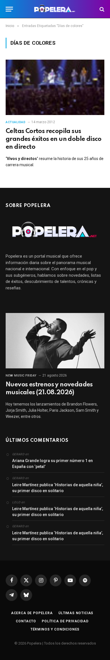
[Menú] (9, 9)
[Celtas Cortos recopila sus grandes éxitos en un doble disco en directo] (55, 87)
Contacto (26, 621)
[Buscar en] (101, 9)
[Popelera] (55, 9)
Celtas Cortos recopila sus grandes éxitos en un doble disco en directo (54, 139)
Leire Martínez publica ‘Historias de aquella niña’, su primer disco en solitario (57, 488)
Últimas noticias (75, 613)
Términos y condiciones (55, 629)
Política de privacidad (65, 621)
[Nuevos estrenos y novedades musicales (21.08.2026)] (55, 340)
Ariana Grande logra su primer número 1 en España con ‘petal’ (52, 463)
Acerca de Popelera (32, 613)
